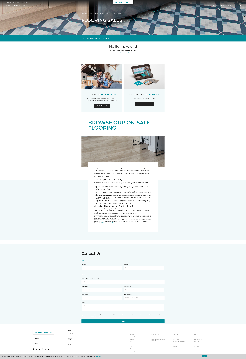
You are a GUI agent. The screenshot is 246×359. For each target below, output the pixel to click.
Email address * (127, 286)
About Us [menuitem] (196, 334)
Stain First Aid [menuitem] (176, 336)
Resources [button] (17, 5)
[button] (235, 5)
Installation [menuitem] (175, 346)
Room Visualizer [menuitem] (155, 334)
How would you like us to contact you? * (90, 278)
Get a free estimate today (108, 222)
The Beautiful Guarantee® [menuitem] (179, 341)
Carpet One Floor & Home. (42, 352)
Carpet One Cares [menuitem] (198, 339)
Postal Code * (84, 294)
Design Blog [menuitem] (154, 343)
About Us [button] (25, 5)
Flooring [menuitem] (132, 334)
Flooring (91, 13)
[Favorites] (238, 5)
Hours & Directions (213, 5)
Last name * (126, 264)
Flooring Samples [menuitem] (155, 336)
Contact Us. (106, 38)
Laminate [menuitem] (132, 344)
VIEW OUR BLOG (100, 105)
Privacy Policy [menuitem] (197, 346)
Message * (83, 302)
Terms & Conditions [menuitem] (198, 344)
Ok (204, 356)
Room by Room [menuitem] (197, 336)
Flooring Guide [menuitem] (176, 339)
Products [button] (8, 5)
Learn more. (98, 356)
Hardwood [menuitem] (132, 339)
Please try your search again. (123, 52)
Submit (123, 321)
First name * (84, 264)
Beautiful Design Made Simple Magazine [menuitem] (158, 340)
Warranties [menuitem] (175, 344)
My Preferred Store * (128, 294)
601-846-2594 (25, 2)
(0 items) (240, 5)
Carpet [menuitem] (131, 341)
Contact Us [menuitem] (196, 341)
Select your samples (142, 104)
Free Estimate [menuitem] (133, 348)
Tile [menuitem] (131, 346)
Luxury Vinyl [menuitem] (133, 336)
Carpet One (84, 13)
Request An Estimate (227, 5)
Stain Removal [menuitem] (176, 334)
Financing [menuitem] (132, 351)
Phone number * (85, 286)
